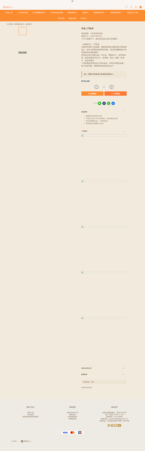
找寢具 (85, 12)
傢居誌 (83, 18)
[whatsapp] (108, 103)
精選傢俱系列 (99, 12)
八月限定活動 (22, 12)
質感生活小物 (132, 12)
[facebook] (104, 103)
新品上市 (9, 12)
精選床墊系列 (115, 12)
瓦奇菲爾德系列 (38, 12)
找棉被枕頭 (72, 12)
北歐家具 (28, 24)
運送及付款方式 (72, 412)
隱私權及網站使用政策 (31, 417)
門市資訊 (61, 18)
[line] (99, 103)
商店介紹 (30, 412)
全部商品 (10, 24)
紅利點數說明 (72, 417)
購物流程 (72, 415)
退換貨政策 (72, 419)
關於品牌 (72, 18)
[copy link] (113, 103)
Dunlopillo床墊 (57, 12)
